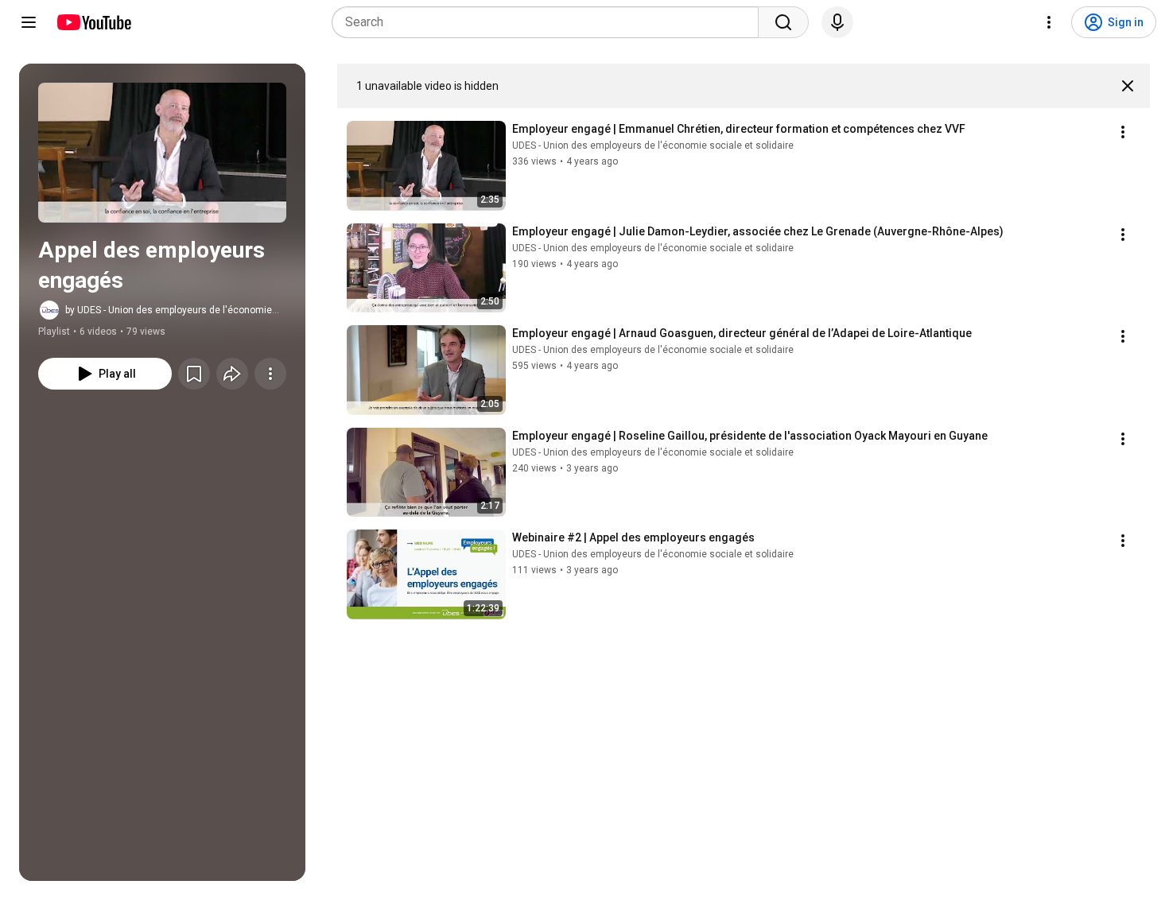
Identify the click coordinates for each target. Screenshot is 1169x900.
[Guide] (28, 22)
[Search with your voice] (837, 22)
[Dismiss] (1128, 86)
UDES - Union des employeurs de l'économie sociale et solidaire (653, 145)
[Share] (232, 374)
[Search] (783, 22)
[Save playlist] (194, 374)
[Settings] (1048, 22)
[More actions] (270, 374)
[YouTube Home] (93, 22)
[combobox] (550, 22)
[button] (162, 153)
